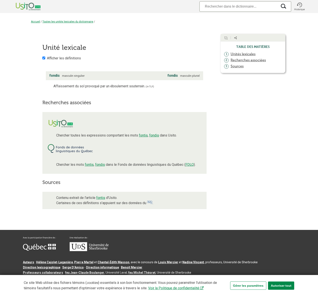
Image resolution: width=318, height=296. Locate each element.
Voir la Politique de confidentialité (173, 288)
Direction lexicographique (41, 267)
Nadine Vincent (193, 262)
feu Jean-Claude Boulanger (84, 272)
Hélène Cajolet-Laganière (54, 262)
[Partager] (235, 38)
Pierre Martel (83, 262)
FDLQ (189, 165)
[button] (299, 6)
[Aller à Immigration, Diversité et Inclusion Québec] (39, 249)
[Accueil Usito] (23, 6)
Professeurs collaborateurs (43, 272)
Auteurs (28, 262)
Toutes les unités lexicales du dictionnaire (67, 21)
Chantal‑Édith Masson (113, 262)
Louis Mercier (168, 262)
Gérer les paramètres (248, 285)
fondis (154, 135)
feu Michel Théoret (142, 272)
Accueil (35, 21)
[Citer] (226, 38)
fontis (143, 135)
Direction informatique (102, 267)
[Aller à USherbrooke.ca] (89, 250)
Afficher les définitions (64, 58)
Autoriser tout (281, 285)
